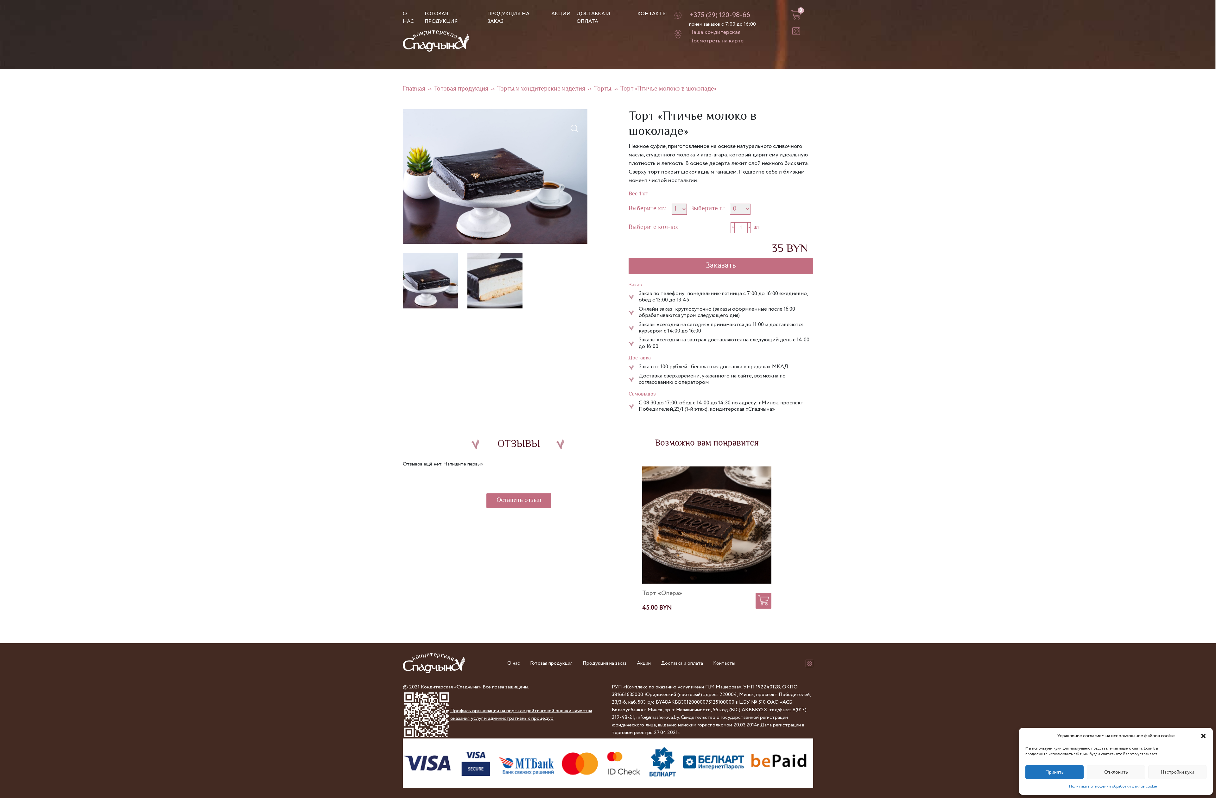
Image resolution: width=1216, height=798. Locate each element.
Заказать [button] (763, 599)
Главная (414, 89)
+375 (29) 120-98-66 (719, 15)
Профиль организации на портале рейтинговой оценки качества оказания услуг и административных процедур (521, 714)
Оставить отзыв (519, 500)
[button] (1203, 736)
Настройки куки (1177, 772)
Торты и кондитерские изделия (541, 89)
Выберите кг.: (648, 209)
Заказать (721, 266)
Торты (602, 89)
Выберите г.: (707, 209)
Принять (1054, 772)
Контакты (652, 13)
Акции (561, 13)
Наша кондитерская (714, 32)
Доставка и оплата (593, 17)
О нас (408, 17)
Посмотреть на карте (716, 41)
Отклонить (1116, 772)
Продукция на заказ (605, 663)
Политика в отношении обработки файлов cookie (1113, 786)
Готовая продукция (441, 17)
